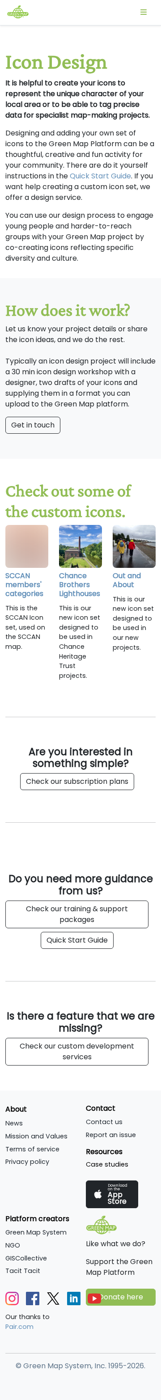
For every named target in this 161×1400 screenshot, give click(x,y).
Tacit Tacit (22, 1270)
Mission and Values (36, 1136)
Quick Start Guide (100, 176)
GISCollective (26, 1258)
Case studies (107, 1164)
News (14, 1123)
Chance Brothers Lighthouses (79, 584)
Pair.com (19, 1326)
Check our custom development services (77, 1051)
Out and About (127, 580)
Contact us (104, 1121)
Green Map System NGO (36, 1239)
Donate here (120, 1297)
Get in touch (33, 425)
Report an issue (111, 1134)
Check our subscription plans (77, 781)
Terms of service (32, 1149)
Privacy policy (27, 1161)
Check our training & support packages (77, 914)
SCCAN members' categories (24, 584)
